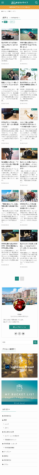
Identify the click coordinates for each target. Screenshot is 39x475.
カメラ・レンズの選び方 (12, 436)
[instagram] (19, 333)
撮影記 (6, 456)
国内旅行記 (7, 416)
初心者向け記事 (9, 432)
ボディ (7, 428)
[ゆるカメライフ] (19, 2)
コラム (6, 464)
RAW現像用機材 (9, 447)
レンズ (7, 424)
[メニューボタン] (2, 2)
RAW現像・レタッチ (10, 444)
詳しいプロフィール (19, 327)
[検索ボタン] (36, 2)
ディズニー (7, 451)
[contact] (23, 333)
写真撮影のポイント (10, 439)
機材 (5, 22)
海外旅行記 (7, 460)
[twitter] (15, 333)
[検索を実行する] (35, 342)
